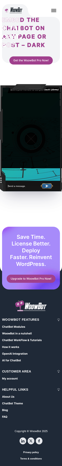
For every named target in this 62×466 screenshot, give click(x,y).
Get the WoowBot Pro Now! (31, 60)
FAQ (4, 416)
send (47, 186)
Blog (5, 410)
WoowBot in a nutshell (17, 333)
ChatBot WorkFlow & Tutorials (22, 340)
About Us (8, 396)
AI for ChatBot (11, 360)
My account (10, 378)
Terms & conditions (31, 458)
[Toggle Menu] (53, 10)
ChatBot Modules (13, 326)
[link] (31, 60)
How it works (10, 347)
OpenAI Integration (15, 353)
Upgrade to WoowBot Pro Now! (31, 278)
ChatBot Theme (12, 403)
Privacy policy (31, 452)
